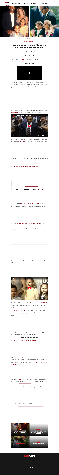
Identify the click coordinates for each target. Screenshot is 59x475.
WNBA (24, 3)
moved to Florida (18, 260)
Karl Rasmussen (27, 51)
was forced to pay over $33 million (18, 112)
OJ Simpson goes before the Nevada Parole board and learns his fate (38, 445)
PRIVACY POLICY (29, 472)
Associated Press (21, 447)
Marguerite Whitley (21, 357)
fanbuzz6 (39, 429)
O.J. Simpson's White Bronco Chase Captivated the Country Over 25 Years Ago (39, 432)
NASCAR (28, 3)
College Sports (35, 3)
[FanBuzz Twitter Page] (54, 3)
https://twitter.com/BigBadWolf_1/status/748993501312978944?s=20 (24, 166)
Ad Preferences (31, 463)
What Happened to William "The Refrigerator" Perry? (31, 406)
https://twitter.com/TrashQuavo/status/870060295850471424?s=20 (24, 340)
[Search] (54, 1)
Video (46, 3)
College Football (6, 5)
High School (41, 3)
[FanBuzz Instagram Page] (51, 3)
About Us (26, 463)
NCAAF (13, 3)
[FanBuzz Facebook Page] (50, 3)
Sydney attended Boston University (18, 310)
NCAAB (19, 3)
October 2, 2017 (39, 189)
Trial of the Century (23, 141)
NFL (16, 3)
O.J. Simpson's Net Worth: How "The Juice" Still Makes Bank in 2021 (20, 432)
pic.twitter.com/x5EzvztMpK (31, 186)
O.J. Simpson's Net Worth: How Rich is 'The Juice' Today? (31, 203)
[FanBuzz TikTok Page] (53, 3)
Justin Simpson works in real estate (18, 331)
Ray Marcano (39, 447)
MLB (31, 3)
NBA (21, 3)
